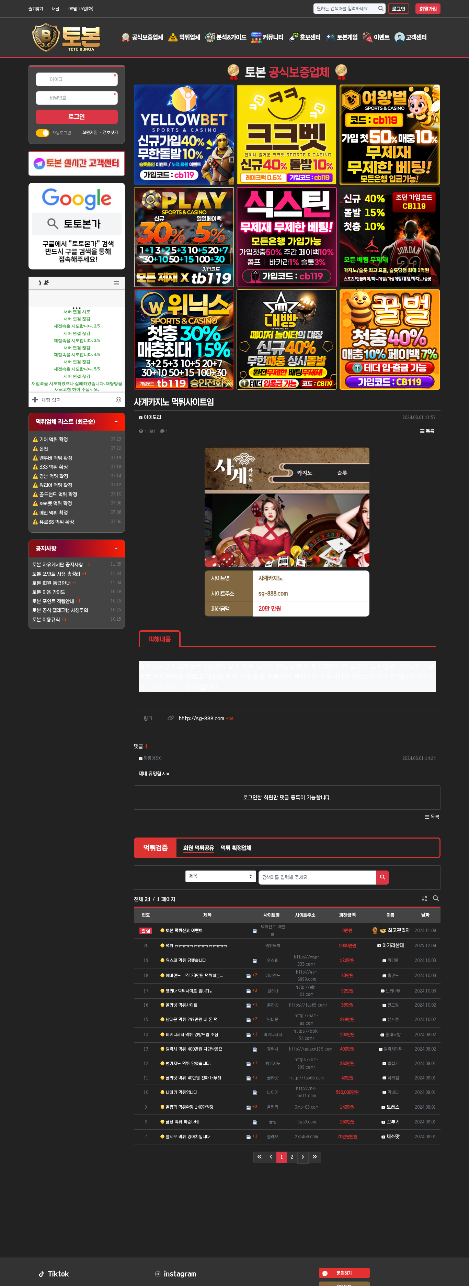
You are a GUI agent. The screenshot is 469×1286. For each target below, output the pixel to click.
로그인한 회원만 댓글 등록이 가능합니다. (287, 797)
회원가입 (428, 9)
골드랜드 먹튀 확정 (54, 494)
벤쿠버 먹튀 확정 (52, 458)
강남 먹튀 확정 (50, 476)
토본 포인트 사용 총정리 (56, 574)
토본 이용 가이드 (48, 592)
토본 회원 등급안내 (51, 583)
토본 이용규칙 (46, 619)
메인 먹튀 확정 (50, 512)
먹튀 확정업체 (236, 848)
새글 (55, 9)
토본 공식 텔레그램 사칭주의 (60, 610)
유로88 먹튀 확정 (53, 522)
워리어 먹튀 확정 (52, 485)
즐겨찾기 (35, 9)
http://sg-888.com (206, 718)
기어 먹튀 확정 (50, 439)
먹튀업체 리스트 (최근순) (65, 421)
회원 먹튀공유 (198, 848)
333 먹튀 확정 (50, 467)
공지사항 (46, 548)
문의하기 (344, 1273)
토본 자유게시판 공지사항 (57, 564)
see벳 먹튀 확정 (52, 503)
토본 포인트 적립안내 (53, 601)
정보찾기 (110, 132)
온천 (40, 448)
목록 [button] (429, 431)
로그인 (398, 9)
